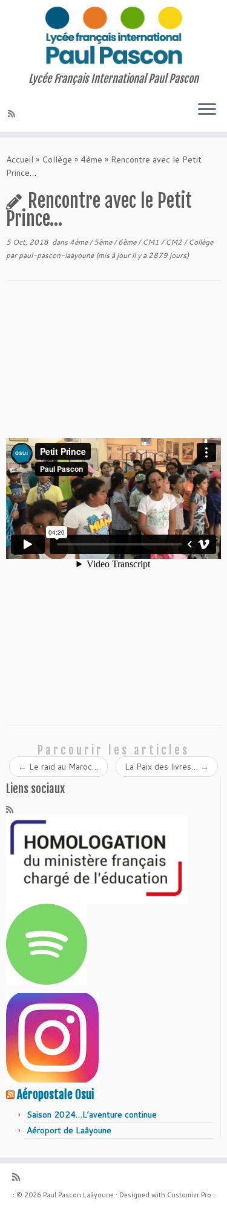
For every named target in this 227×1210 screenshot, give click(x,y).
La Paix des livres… (167, 767)
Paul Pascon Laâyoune (78, 1195)
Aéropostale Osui (55, 1094)
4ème (91, 159)
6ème (128, 242)
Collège (57, 159)
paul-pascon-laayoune (56, 255)
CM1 (151, 242)
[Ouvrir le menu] (207, 110)
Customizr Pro (189, 1195)
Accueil (19, 159)
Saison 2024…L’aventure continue (92, 1115)
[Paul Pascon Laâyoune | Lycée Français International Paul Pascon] (113, 36)
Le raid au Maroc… (58, 767)
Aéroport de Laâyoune (69, 1130)
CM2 (174, 242)
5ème (104, 242)
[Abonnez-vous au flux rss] (13, 114)
